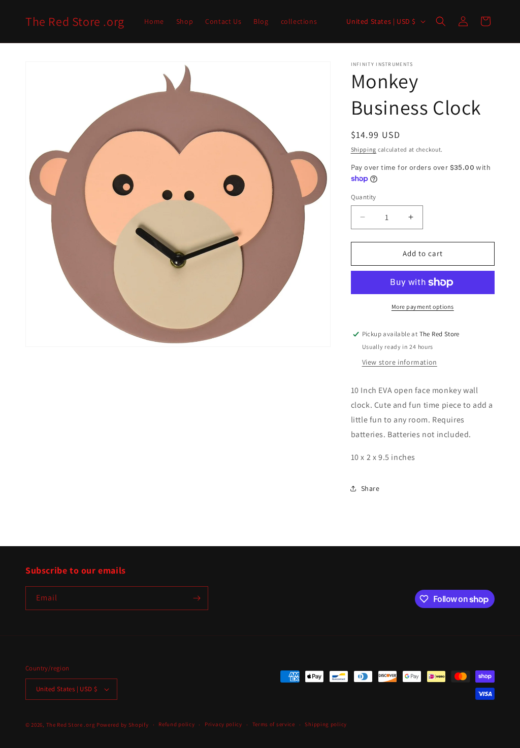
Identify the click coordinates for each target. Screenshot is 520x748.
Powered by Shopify (122, 724)
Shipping (364, 149)
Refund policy (176, 724)
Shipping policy (326, 724)
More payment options (423, 306)
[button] (441, 21)
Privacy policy (223, 724)
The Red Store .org (70, 724)
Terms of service (273, 724)
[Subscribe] (196, 598)
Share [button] (370, 488)
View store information (399, 362)
